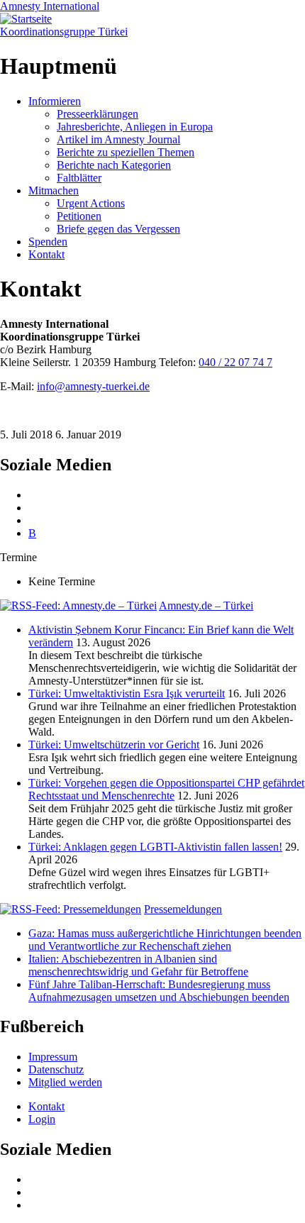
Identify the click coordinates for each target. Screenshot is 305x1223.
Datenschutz (56, 1069)
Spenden (47, 242)
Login (41, 1119)
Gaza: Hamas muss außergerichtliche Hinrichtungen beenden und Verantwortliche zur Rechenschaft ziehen (164, 939)
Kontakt (46, 254)
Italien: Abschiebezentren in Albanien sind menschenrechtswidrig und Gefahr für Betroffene (138, 965)
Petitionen (79, 216)
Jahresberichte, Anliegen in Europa (135, 127)
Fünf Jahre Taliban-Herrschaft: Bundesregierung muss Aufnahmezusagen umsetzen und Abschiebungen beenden (158, 990)
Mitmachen (53, 190)
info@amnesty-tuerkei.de (93, 386)
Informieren (54, 101)
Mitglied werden (65, 1082)
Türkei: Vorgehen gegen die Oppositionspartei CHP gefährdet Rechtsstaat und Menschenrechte (166, 789)
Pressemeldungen (183, 909)
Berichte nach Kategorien (114, 165)
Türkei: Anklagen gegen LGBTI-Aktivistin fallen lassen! (155, 847)
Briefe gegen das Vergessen (118, 229)
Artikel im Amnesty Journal (118, 139)
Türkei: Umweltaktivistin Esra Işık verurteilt (126, 693)
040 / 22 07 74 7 (235, 362)
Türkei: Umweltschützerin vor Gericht (113, 744)
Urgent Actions (91, 203)
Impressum (52, 1057)
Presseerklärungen (97, 114)
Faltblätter (79, 178)
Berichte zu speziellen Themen (125, 152)
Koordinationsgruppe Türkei (64, 32)
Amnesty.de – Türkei (206, 605)
